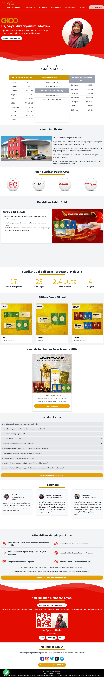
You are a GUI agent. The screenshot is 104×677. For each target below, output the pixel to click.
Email (61, 638)
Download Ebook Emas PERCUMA (52, 665)
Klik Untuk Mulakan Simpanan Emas (52, 605)
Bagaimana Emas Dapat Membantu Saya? (52, 578)
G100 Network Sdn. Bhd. (53, 671)
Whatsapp (51, 638)
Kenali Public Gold (13, 7)
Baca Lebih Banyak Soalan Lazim (52, 475)
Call (42, 638)
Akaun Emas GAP (52, 406)
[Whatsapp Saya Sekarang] (6, 672)
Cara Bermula (56, 7)
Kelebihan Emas (29, 7)
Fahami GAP (43, 7)
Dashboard (82, 7)
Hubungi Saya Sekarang (11, 38)
